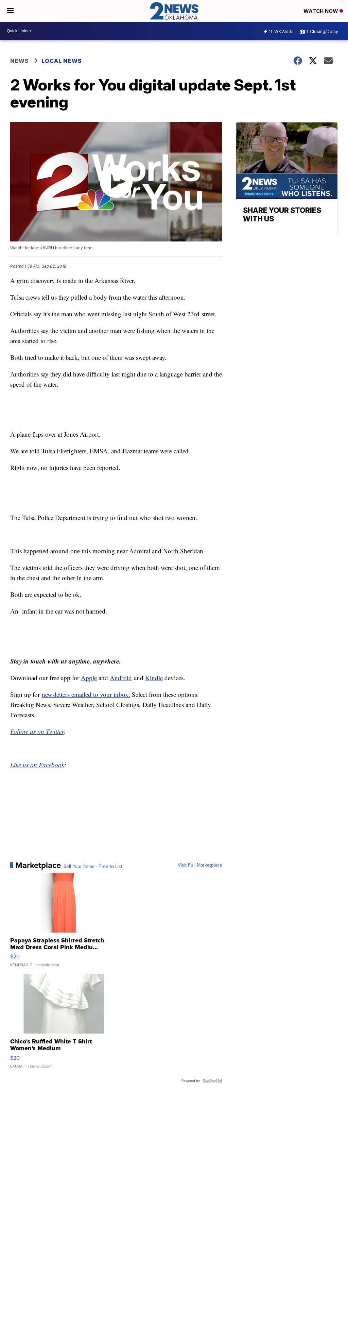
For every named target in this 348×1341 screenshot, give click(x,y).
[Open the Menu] (10, 11)
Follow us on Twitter (37, 731)
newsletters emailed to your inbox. (86, 694)
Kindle (154, 677)
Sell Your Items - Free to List (93, 866)
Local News (61, 60)
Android (121, 677)
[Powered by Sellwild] (212, 1080)
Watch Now (321, 11)
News (19, 60)
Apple (89, 677)
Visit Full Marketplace (200, 865)
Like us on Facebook (37, 764)
